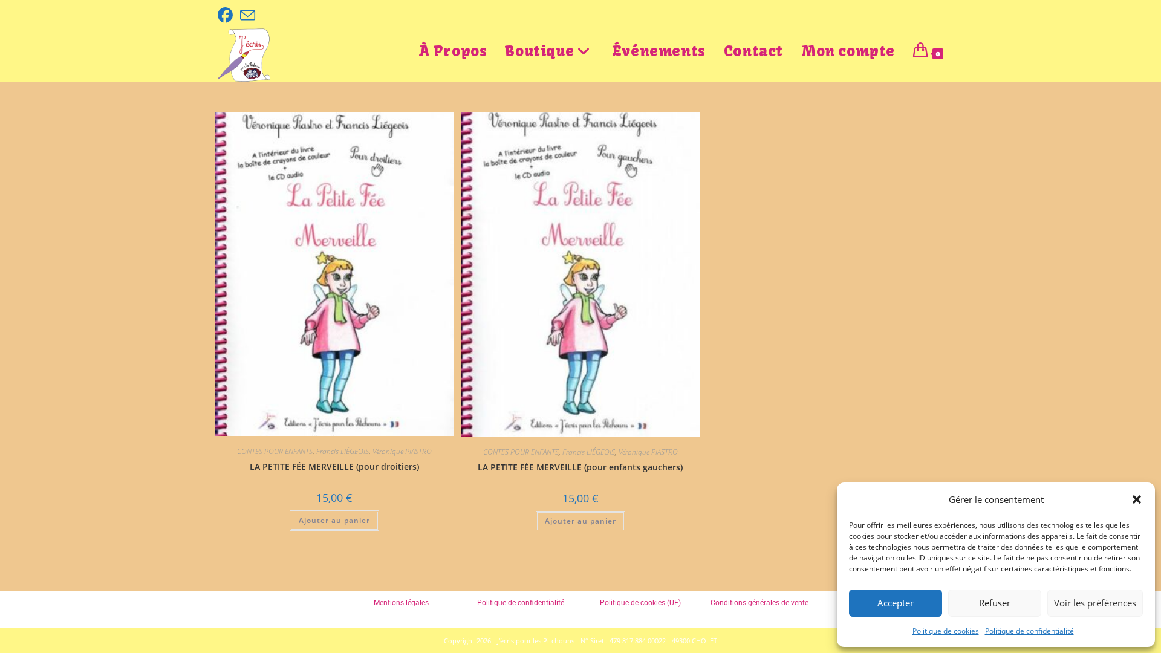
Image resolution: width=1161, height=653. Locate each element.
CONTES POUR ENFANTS (275, 451)
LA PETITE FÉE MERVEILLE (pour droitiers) (334, 466)
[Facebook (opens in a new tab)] (227, 15)
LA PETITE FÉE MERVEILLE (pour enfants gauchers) (580, 467)
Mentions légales (401, 603)
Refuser (994, 603)
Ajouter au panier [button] (334, 520)
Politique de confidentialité (1029, 631)
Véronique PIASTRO (402, 451)
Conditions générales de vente (759, 603)
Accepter (895, 603)
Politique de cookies (945, 631)
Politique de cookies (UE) (640, 603)
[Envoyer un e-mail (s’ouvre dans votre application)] (247, 15)
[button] (1137, 499)
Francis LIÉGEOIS (342, 451)
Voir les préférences (1095, 603)
